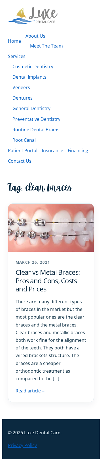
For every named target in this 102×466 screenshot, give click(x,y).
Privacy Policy (22, 445)
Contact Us (19, 161)
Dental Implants (29, 77)
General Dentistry (31, 108)
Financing (78, 150)
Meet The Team (46, 46)
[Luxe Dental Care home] (33, 15)
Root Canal (24, 140)
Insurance (52, 150)
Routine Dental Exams (36, 129)
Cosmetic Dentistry (32, 66)
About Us (35, 36)
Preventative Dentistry (36, 119)
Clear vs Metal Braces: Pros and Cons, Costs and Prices (48, 280)
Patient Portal (22, 150)
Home (14, 41)
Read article (30, 391)
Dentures (22, 98)
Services (17, 56)
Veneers (21, 87)
